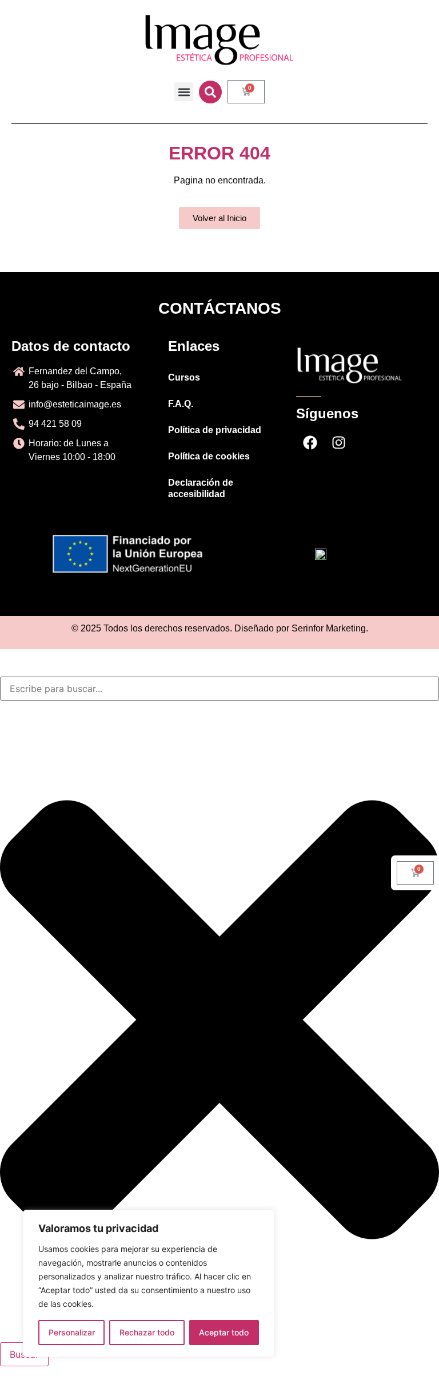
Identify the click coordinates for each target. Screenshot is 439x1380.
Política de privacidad (214, 430)
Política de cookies (209, 456)
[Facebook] (310, 443)
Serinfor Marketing (329, 628)
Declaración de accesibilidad (200, 488)
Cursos (184, 377)
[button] (183, 91)
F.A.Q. (180, 404)
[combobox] (219, 689)
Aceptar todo (224, 1332)
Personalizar (72, 1332)
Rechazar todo (146, 1332)
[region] (148, 1283)
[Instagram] (339, 443)
